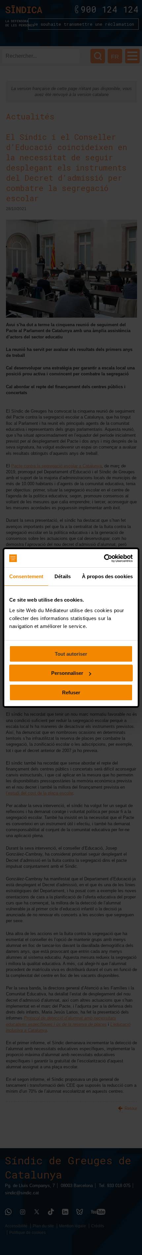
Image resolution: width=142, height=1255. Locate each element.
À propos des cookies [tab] (107, 576)
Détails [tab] (62, 576)
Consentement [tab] (26, 576)
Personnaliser (67, 673)
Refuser (71, 692)
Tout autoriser (71, 654)
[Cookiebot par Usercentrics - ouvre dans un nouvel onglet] (104, 558)
